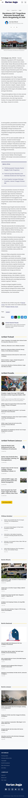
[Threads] (19, 789)
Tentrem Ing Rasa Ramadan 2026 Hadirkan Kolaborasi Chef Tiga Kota (14, 174)
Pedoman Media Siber (6, 758)
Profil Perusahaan (5, 763)
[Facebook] (6, 789)
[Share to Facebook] (12, 317)
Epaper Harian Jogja (12, 306)
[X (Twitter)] (9, 789)
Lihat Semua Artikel (6, 502)
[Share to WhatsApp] (19, 317)
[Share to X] (15, 317)
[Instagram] (12, 789)
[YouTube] (15, 789)
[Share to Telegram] (25, 317)
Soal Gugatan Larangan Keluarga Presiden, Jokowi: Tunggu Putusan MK (14, 181)
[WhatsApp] (22, 789)
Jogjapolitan (14, 10)
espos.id (3, 775)
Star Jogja (3, 780)
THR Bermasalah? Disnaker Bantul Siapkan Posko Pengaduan (14, 169)
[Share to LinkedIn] (22, 317)
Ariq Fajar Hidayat (13, 21)
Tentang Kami (4, 755)
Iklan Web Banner (5, 765)
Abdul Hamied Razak (11, 322)
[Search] (22, 2)
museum (8, 312)
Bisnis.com (3, 777)
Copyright (3, 760)
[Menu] (2, 2)
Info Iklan (3, 767)
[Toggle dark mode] (25, 2)
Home (8, 10)
